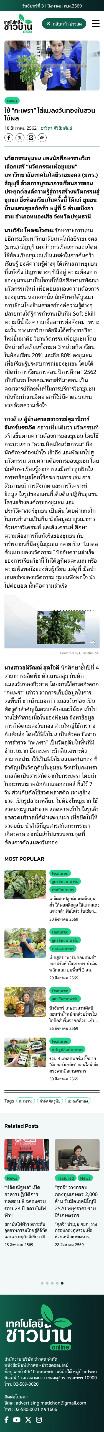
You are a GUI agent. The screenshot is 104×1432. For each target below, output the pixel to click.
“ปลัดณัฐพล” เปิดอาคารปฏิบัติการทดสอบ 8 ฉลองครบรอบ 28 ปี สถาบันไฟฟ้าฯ (25, 1201)
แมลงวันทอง (78, 1101)
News (12, 100)
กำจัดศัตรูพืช (50, 1101)
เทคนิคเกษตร (63, 889)
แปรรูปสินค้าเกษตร (67, 1049)
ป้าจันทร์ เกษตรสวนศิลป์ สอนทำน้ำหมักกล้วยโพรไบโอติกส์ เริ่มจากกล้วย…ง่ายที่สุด (73, 1017)
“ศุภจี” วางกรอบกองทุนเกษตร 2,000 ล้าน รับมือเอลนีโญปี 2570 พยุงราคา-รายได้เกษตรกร (76, 1201)
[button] (42, 1283)
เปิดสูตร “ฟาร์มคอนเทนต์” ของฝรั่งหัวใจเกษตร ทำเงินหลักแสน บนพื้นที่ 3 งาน (73, 963)
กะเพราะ (25, 1101)
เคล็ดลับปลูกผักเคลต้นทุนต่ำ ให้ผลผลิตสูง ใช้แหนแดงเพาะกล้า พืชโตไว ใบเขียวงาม (74, 907)
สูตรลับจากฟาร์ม (65, 881)
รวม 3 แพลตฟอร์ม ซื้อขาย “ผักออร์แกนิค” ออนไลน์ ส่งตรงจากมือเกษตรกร (73, 1064)
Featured (60, 873)
